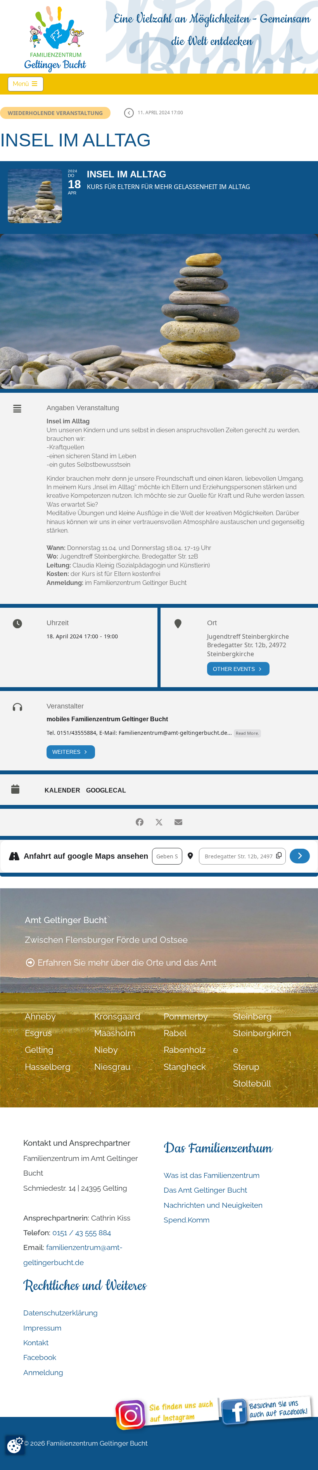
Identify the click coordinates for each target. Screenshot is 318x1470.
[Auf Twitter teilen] (159, 822)
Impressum (42, 1328)
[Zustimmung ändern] (15, 1445)
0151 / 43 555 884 (81, 1232)
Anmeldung (43, 1372)
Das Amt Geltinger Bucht (205, 1190)
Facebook (39, 1357)
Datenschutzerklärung (60, 1312)
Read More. (247, 733)
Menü (28, 84)
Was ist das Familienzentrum (211, 1175)
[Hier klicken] (300, 856)
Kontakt (35, 1342)
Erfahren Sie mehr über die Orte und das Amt (125, 963)
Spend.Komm (186, 1220)
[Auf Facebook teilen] (139, 822)
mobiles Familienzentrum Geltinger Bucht (107, 719)
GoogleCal (106, 790)
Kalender (62, 790)
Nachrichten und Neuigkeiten (213, 1205)
